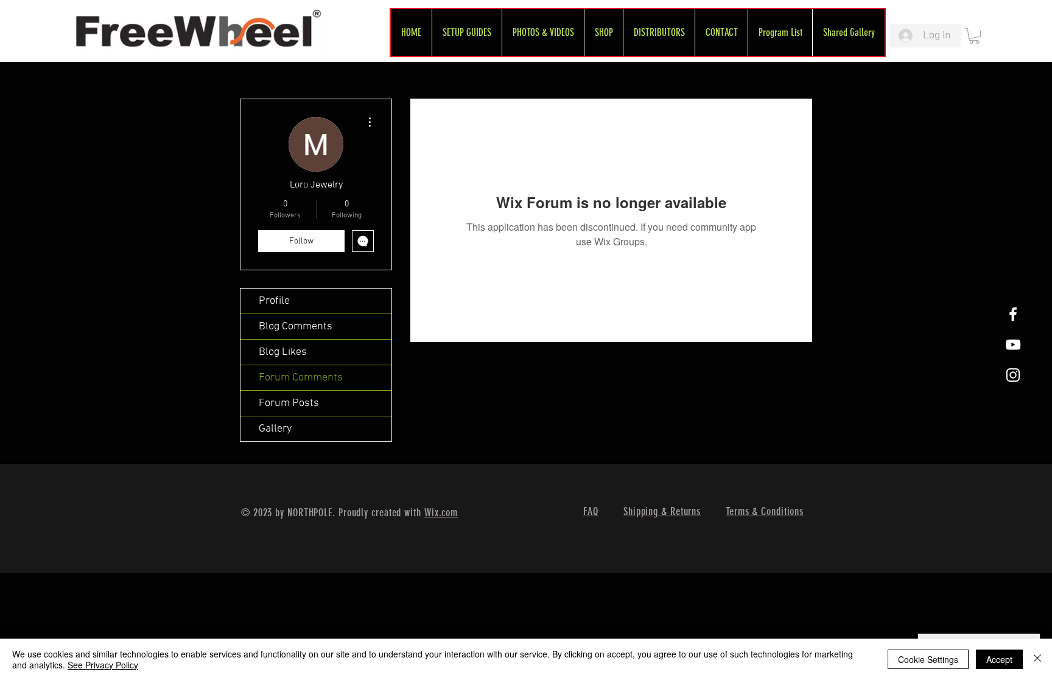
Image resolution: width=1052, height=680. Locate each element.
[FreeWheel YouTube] (1013, 344)
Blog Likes (283, 352)
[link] (974, 36)
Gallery (275, 428)
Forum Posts (289, 403)
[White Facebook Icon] (1013, 314)
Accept (999, 659)
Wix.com (441, 512)
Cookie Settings (928, 659)
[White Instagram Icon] (1013, 375)
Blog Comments (295, 326)
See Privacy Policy (103, 665)
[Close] (1037, 659)
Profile (274, 301)
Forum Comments (301, 377)
